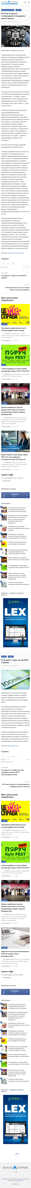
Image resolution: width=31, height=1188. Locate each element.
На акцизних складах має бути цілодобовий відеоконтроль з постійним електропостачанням (17, 509)
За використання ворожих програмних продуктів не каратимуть (18, 583)
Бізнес (4, 656)
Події (3, 365)
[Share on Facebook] (3, 756)
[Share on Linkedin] (13, 756)
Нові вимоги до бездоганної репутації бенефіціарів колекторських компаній (19, 528)
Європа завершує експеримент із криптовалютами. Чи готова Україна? (18, 558)
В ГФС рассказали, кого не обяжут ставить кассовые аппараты (17, 289)
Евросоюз (3, 759)
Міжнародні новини (7, 10)
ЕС (8, 759)
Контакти (15, 1184)
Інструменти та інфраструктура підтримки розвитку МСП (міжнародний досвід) (12, 772)
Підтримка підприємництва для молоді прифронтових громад (13, 329)
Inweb (27, 1179)
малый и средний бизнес (7, 761)
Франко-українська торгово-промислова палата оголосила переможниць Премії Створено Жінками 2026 (13, 410)
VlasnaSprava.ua (6, 1179)
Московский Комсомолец (16, 253)
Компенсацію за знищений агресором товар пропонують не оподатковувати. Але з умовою (17, 536)
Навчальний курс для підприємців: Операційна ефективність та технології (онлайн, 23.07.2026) (18, 551)
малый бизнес (4, 267)
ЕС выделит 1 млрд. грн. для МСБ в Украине (13, 277)
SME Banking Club (13, 746)
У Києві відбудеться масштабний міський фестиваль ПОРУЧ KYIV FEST (15, 370)
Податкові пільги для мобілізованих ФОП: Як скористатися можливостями (15, 954)
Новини (18, 10)
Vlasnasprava (6, 340)
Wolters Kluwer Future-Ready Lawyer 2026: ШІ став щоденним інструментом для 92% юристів (14, 457)
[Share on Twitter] (8, 756)
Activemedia (20, 1180)
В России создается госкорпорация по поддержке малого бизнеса (16, 785)
